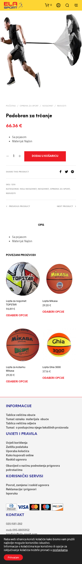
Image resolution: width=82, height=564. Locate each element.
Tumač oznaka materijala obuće (27, 419)
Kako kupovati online (20, 455)
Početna (11, 106)
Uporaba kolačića (17, 451)
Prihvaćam (13, 557)
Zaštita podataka (17, 447)
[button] (48, 5)
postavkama (60, 550)
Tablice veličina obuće (20, 415)
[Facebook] (62, 172)
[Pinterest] (73, 172)
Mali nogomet (28, 189)
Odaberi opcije (17, 315)
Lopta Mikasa (50, 300)
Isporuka (12, 493)
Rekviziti (61, 106)
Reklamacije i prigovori (21, 489)
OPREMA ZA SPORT (29, 106)
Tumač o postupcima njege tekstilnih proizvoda (37, 427)
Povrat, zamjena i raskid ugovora (27, 485)
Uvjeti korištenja (16, 442)
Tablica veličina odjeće (21, 423)
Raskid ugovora (16, 459)
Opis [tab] (41, 225)
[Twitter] (68, 172)
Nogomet (47, 106)
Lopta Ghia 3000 (51, 367)
